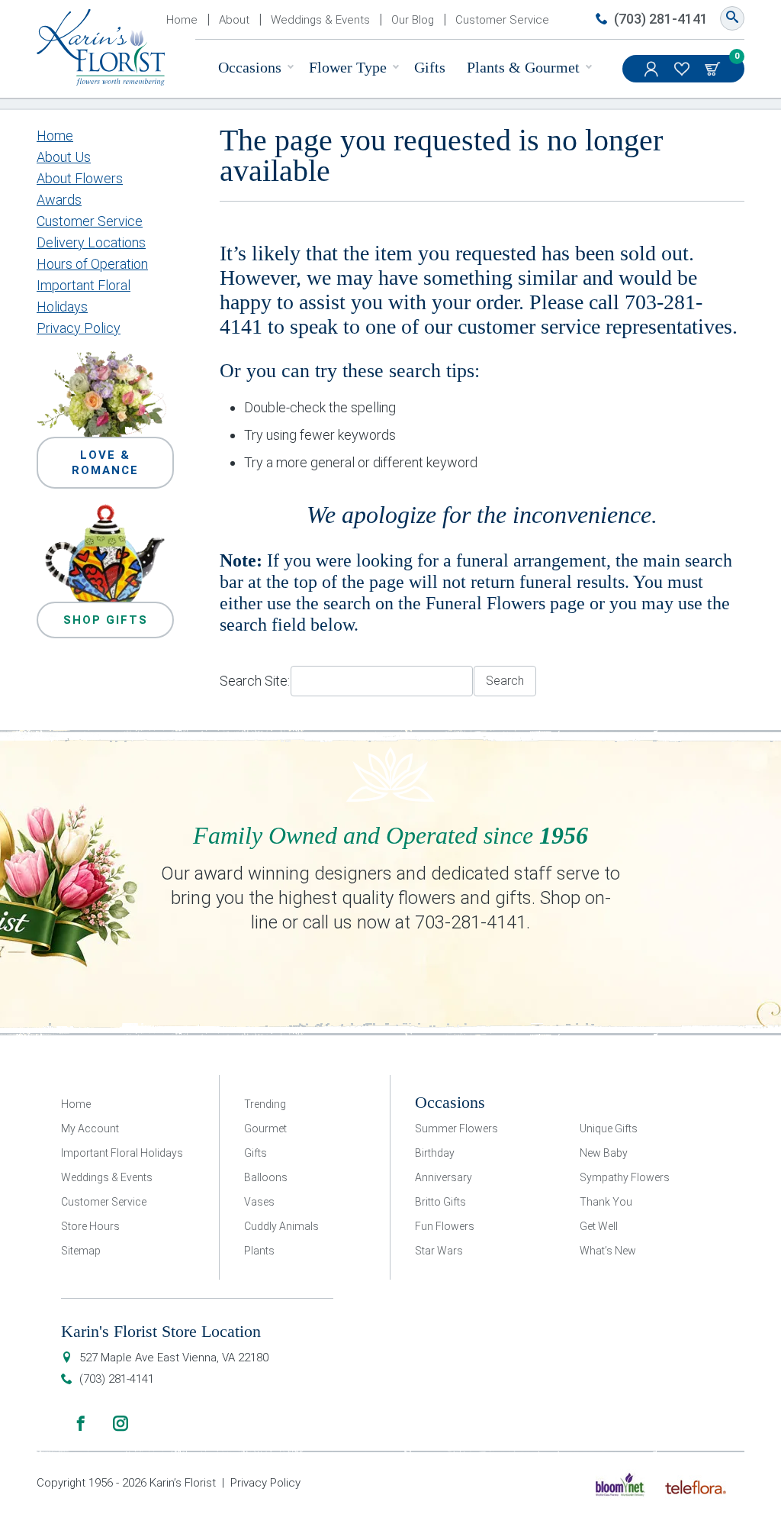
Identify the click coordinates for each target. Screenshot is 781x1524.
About (234, 20)
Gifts (429, 67)
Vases (259, 1202)
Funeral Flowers (485, 603)
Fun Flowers (444, 1226)
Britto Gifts (440, 1202)
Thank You (606, 1202)
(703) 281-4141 (661, 19)
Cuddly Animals (281, 1226)
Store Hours (90, 1226)
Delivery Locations (91, 242)
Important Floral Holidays (122, 1153)
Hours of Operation (92, 264)
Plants (259, 1251)
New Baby (604, 1153)
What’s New (608, 1251)
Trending (265, 1104)
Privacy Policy (79, 328)
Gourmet (265, 1128)
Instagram (120, 1423)
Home (182, 20)
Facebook (80, 1423)
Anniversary (443, 1177)
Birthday (435, 1153)
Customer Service (502, 20)
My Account (653, 68)
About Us (64, 157)
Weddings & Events (320, 20)
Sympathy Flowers (625, 1177)
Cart (714, 68)
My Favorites (683, 68)
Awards (59, 200)
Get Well (599, 1226)
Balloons (266, 1177)
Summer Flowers (456, 1128)
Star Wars (439, 1251)
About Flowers (80, 178)
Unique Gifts (609, 1128)
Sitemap (81, 1251)
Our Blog (412, 20)
